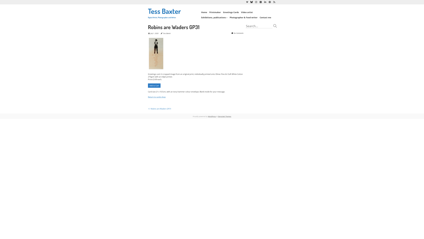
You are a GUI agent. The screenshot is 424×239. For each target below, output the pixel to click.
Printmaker (215, 12)
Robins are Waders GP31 (160, 109)
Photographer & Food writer (243, 17)
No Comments (238, 33)
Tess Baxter (164, 13)
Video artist (247, 12)
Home (204, 12)
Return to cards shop (157, 97)
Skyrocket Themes (224, 116)
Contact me (265, 17)
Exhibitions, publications (213, 17)
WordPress (212, 116)
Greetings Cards (231, 12)
